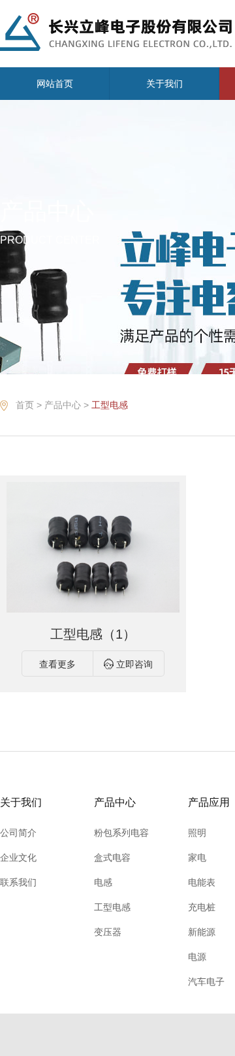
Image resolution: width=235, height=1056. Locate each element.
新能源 (201, 932)
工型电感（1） (93, 634)
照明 (197, 832)
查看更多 (57, 664)
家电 (197, 857)
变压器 (107, 932)
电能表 (201, 882)
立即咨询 (134, 664)
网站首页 (55, 83)
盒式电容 (112, 857)
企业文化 (18, 857)
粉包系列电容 (121, 832)
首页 (25, 405)
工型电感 (109, 405)
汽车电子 (206, 981)
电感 (103, 882)
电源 (197, 957)
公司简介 (18, 832)
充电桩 (201, 907)
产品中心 (62, 405)
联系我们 (18, 882)
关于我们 (164, 83)
